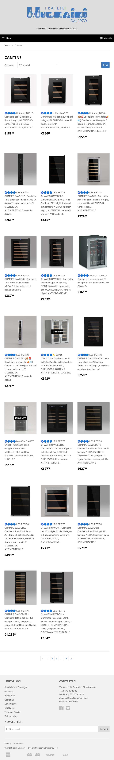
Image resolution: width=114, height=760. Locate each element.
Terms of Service (12, 711)
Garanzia (8, 691)
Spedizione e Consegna (15, 687)
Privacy (7, 743)
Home (7, 45)
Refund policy (11, 716)
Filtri (105, 65)
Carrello (108, 38)
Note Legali (18, 743)
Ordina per (9, 65)
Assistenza (9, 695)
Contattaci (9, 699)
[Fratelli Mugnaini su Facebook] (61, 708)
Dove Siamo (10, 703)
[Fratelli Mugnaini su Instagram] (68, 708)
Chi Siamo (9, 707)
